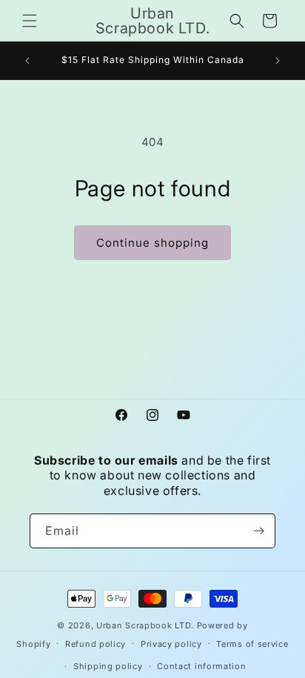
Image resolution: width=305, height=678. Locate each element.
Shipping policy (108, 666)
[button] (29, 20)
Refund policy (95, 644)
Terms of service (252, 644)
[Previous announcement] (27, 60)
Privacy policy (171, 644)
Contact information (201, 666)
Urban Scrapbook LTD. (145, 625)
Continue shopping (152, 243)
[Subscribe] (258, 531)
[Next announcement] (277, 60)
